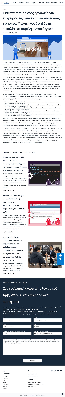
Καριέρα (47, 2)
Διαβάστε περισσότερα (8, 190)
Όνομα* (4, 317)
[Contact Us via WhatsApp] (60, 255)
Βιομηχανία (5, 378)
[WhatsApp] (55, 371)
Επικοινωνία (54, 2)
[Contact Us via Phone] (60, 262)
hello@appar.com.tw (33, 376)
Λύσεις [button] (27, 2)
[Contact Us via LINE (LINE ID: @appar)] (60, 259)
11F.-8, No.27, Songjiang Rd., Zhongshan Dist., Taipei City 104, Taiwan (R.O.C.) (36, 384)
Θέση (35, 324)
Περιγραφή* (5, 338)
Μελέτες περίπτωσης (34, 3)
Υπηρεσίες (5, 376)
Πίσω (4, 9)
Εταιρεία (5, 324)
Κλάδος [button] (21, 2)
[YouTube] (61, 371)
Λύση (4, 380)
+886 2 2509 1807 (32, 374)
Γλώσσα (61, 2)
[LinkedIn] (58, 371)
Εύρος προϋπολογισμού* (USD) (41, 331)
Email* (35, 317)
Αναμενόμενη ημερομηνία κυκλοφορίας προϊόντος (14, 331)
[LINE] (52, 371)
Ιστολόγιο (41, 2)
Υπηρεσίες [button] (14, 2)
